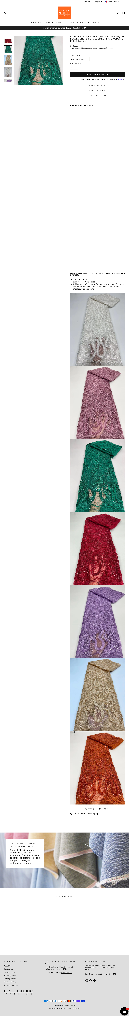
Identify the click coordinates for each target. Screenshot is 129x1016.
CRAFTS (60, 22)
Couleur (75, 55)
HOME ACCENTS (78, 22)
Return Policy (9, 972)
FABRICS (35, 22)
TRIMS (48, 22)
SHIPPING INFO (97, 86)
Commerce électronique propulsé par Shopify (64, 1008)
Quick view (18, 928)
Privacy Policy (10, 979)
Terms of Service (11, 985)
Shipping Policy (10, 975)
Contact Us (8, 969)
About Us (7, 966)
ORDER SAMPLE (97, 91)
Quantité (75, 64)
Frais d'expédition (77, 48)
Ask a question (97, 96)
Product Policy (10, 982)
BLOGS (95, 22)
